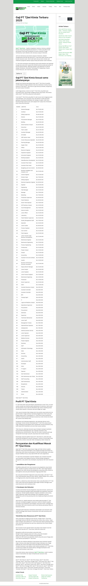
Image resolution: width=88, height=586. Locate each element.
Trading (50, 6)
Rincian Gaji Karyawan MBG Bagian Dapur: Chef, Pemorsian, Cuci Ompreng (65, 54)
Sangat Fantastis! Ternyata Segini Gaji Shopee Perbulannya (34, 576)
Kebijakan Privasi (60, 1)
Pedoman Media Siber (50, 1)
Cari (60, 16)
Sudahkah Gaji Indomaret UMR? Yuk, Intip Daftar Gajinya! (21, 576)
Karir (60, 6)
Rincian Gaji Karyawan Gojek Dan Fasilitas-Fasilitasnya (46, 576)
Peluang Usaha (67, 6)
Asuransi (44, 6)
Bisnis (33, 6)
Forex (55, 6)
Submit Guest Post (68, 1)
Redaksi (42, 1)
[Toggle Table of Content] (23, 74)
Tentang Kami (36, 1)
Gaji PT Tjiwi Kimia (20, 48)
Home (28, 6)
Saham (38, 6)
